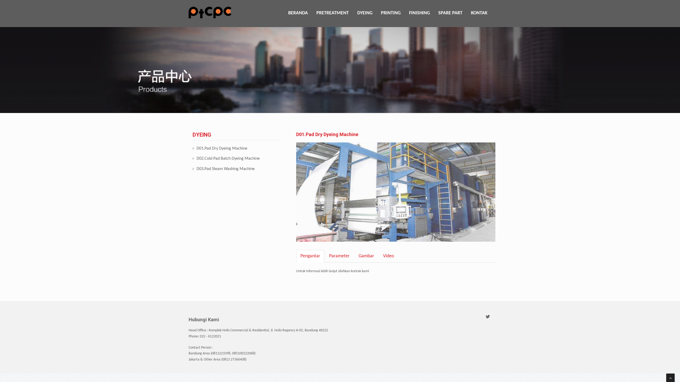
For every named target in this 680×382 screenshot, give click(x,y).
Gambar (366, 256)
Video (388, 256)
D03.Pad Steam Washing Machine (226, 169)
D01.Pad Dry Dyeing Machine (222, 148)
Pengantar (310, 256)
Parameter (339, 256)
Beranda (298, 13)
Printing (391, 13)
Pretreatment (332, 13)
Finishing (419, 13)
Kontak (479, 13)
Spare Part (450, 13)
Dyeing (364, 13)
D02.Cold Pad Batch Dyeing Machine (228, 159)
